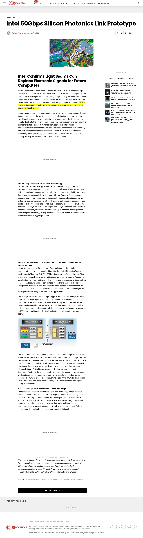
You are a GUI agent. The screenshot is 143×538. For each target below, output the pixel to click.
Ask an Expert (103, 3)
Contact (36, 521)
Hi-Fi (41, 3)
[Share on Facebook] (117, 33)
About (31, 521)
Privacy (67, 521)
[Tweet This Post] (122, 33)
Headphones (78, 3)
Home (31, 479)
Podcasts (91, 3)
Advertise (53, 521)
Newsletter (60, 521)
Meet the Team (44, 521)
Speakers (50, 3)
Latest (37, 479)
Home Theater (64, 3)
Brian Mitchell (18, 33)
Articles (44, 479)
